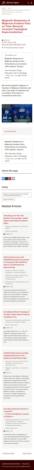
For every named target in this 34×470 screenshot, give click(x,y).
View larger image (10, 131)
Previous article (8, 453)
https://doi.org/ (13, 44)
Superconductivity (8, 199)
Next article (27, 453)
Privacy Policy (25, 463)
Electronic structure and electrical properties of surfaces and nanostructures (16, 194)
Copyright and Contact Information (11, 463)
